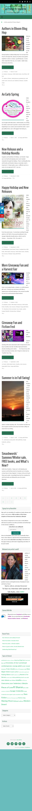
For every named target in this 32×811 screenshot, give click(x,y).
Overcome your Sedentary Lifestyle (15, 80)
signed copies (12, 694)
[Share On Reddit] (2, 220)
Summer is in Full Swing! (16, 378)
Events (17, 249)
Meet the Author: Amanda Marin (10, 640)
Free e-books (19, 309)
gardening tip (22, 78)
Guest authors (22, 672)
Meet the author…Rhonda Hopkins (10, 643)
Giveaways (10, 74)
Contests (5, 74)
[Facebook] (20, 1)
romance (8, 691)
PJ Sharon (6, 71)
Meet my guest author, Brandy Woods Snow (13, 646)
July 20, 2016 (13, 488)
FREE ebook (7, 251)
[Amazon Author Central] (27, 1)
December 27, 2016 (15, 176)
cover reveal (26, 666)
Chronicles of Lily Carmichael (10, 309)
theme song (21, 698)
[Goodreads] (30, 1)
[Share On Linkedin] (2, 212)
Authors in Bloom (7, 78)
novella (24, 309)
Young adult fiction (23, 137)
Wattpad (10, 253)
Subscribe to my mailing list (16, 526)
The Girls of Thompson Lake (12, 698)
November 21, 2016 (15, 247)
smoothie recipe (19, 694)
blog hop (16, 660)
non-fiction (12, 680)
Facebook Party (22, 249)
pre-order (25, 687)
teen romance (5, 253)
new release (5, 680)
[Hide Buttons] (1, 223)
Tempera (22, 747)
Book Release (6, 249)
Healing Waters (6, 674)
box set (3, 663)
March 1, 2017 (14, 137)
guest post (27, 672)
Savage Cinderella (6, 311)
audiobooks (4, 660)
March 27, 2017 (14, 71)
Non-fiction (24, 74)
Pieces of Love (7, 688)
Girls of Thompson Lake (20, 669)
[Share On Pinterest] (2, 216)
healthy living (17, 674)
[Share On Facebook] (2, 205)
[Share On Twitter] (2, 208)
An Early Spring (10, 94)
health (12, 674)
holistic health (9, 677)
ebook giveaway (15, 78)
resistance (3, 691)
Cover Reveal (12, 249)
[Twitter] (22, 1)
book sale (27, 660)
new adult (26, 677)
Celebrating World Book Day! (9, 649)
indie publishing (19, 439)
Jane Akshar (19, 739)
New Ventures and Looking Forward (11, 637)
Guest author (14, 672)
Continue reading (7, 67)
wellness (8, 442)
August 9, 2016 (14, 437)
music (22, 677)
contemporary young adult (9, 439)
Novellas (27, 251)
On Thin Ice (24, 680)
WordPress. (27, 747)
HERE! (22, 592)
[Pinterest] (25, 1)
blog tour (22, 660)
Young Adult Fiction (6, 366)
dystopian (5, 304)
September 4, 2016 (15, 361)
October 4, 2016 (14, 302)
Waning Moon (13, 311)
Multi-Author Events (17, 74)
